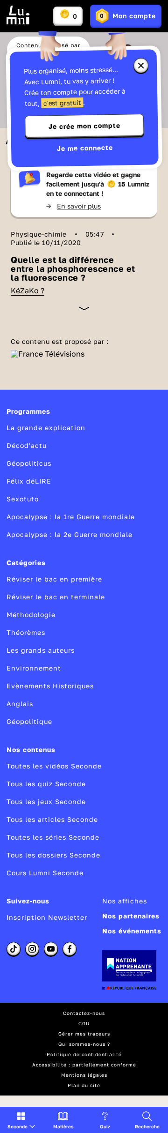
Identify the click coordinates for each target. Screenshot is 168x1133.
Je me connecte (85, 147)
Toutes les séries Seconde (53, 837)
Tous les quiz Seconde (46, 784)
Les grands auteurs (41, 650)
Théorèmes (26, 632)
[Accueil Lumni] (18, 15)
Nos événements (131, 931)
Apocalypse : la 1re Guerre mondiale (71, 517)
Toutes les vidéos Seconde (54, 766)
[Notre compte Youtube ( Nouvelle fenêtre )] (51, 949)
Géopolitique (29, 721)
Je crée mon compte (84, 126)
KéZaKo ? (27, 290)
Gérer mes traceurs (84, 1033)
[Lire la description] (84, 308)
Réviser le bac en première (54, 579)
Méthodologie (31, 615)
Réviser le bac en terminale (56, 597)
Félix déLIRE (29, 481)
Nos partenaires (131, 916)
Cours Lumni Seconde (45, 873)
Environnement (34, 668)
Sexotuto (23, 499)
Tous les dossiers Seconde (53, 855)
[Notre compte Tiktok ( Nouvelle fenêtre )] (14, 949)
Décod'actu (27, 445)
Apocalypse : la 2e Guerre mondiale (70, 534)
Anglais (20, 704)
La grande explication (46, 428)
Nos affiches (124, 901)
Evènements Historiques (50, 686)
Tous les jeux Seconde (46, 801)
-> (73, 206)
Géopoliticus (29, 463)
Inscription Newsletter (47, 917)
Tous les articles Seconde (52, 819)
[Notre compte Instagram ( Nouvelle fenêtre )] (32, 949)
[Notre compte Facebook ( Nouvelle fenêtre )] (70, 949)
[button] (21, 1120)
